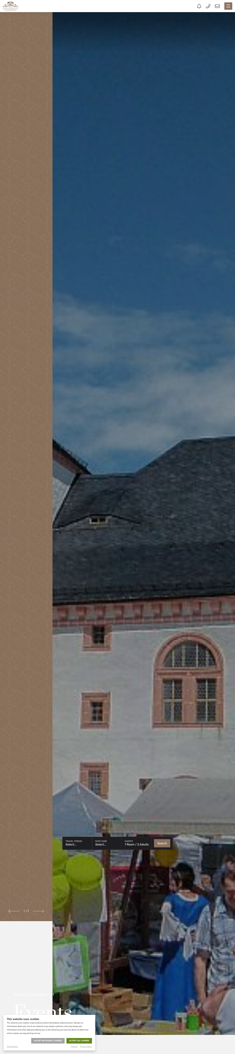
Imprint (74, 1046)
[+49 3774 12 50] (208, 6)
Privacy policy (86, 1046)
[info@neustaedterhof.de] (217, 6)
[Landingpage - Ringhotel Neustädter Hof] (10, 6)
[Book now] (199, 6)
